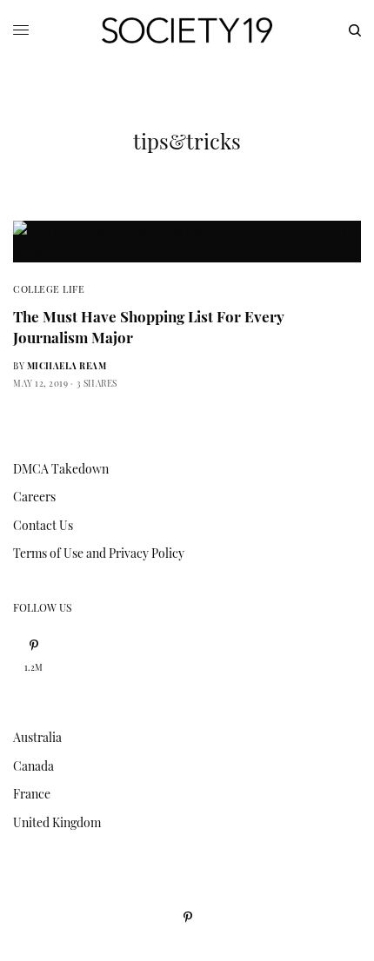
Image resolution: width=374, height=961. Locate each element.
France (31, 793)
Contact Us (43, 525)
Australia (37, 737)
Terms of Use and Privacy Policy (98, 553)
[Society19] (187, 30)
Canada (33, 766)
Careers (34, 496)
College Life (49, 288)
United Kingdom (57, 822)
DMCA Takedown (61, 469)
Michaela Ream (67, 366)
